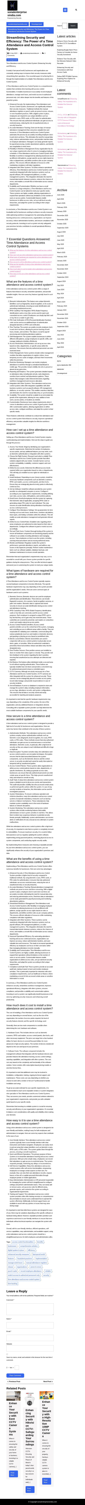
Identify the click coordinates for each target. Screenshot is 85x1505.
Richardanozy (62, 133)
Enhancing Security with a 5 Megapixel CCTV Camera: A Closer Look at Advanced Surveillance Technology (67, 120)
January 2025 (61, 261)
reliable (48, 1271)
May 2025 (60, 244)
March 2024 (61, 302)
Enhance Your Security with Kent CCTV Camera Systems (13, 1419)
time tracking (12, 1283)
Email (8, 1331)
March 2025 (61, 252)
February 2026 (62, 207)
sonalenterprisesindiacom (30, 53)
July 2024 (60, 285)
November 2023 (62, 318)
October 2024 (61, 273)
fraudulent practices (25, 1258)
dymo (59, 361)
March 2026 (61, 203)
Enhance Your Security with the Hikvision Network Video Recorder (66, 61)
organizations (22, 1267)
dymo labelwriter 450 (64, 365)
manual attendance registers (36, 1263)
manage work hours (15, 1263)
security (46, 1275)
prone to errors (36, 1267)
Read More (14, 1474)
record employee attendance (31, 1271)
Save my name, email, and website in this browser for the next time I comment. (29, 1358)
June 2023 (60, 339)
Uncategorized (37, 24)
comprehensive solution (29, 1246)
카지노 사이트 (62, 115)
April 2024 (60, 298)
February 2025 (62, 256)
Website (9, 1344)
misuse (10, 1267)
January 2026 (61, 211)
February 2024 (62, 306)
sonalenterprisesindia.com (17, 24)
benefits (40, 1242)
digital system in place (16, 1250)
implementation (41, 1258)
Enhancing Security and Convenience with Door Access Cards (65, 70)
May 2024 (60, 293)
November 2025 (62, 219)
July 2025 (60, 236)
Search (59, 26)
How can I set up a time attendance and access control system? (31, 255)
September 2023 (62, 326)
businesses (12, 1246)
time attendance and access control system (23, 1279)
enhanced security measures (18, 1254)
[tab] (65, 10)
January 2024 (61, 310)
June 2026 (60, 195)
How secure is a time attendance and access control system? (31, 262)
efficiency (31, 1250)
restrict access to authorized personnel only (24, 1275)
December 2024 (62, 265)
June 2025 (60, 240)
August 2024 (61, 281)
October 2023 (61, 322)
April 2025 (60, 248)
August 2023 (61, 331)
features (11, 1258)
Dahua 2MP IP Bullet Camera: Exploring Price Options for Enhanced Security (67, 78)
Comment (10, 1300)
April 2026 (60, 199)
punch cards (12, 1271)
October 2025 (61, 224)
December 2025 (62, 215)
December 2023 (62, 314)
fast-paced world (39, 1254)
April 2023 (60, 347)
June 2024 (60, 289)
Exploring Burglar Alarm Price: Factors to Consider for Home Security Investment (67, 52)
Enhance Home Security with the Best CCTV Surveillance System (67, 43)
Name (9, 1319)
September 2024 (62, 277)
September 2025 (62, 228)
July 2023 (60, 335)
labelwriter (60, 369)
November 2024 (62, 269)
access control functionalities (22, 1242)
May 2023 (60, 343)
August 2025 (61, 232)
